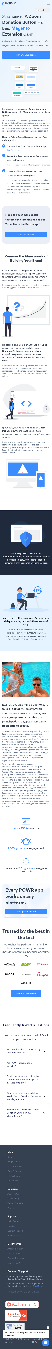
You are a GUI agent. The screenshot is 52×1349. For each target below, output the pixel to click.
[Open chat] (45, 1342)
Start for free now (13, 150)
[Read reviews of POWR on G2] (26, 1315)
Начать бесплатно (26, 54)
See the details (26, 234)
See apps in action (26, 911)
